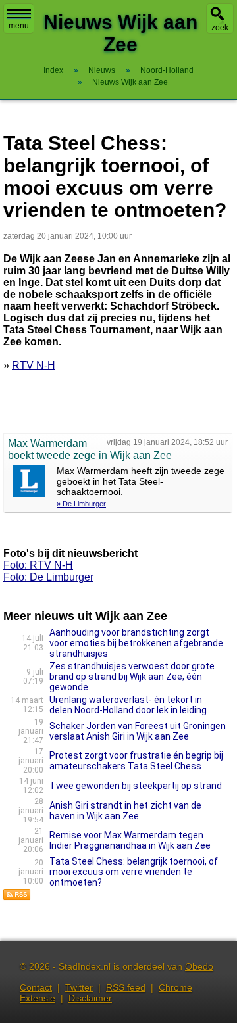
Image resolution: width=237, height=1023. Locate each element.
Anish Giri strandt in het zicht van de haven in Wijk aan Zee (125, 810)
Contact (36, 987)
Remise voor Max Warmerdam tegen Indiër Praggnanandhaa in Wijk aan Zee (130, 840)
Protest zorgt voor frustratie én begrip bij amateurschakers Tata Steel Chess (136, 760)
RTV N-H (33, 365)
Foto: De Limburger (48, 577)
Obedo (199, 966)
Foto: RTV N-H (38, 565)
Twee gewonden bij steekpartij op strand (135, 785)
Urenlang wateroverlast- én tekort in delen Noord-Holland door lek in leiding (128, 704)
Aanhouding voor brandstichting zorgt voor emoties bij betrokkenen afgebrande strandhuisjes (136, 643)
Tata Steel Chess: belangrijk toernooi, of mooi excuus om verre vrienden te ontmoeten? (133, 872)
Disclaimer (90, 998)
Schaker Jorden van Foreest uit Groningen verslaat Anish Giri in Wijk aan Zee (137, 731)
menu (19, 25)
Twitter (79, 987)
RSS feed (125, 987)
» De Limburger (81, 504)
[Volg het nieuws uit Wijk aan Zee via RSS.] (17, 897)
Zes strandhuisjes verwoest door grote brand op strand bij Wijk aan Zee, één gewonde (132, 676)
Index (53, 70)
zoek (219, 27)
